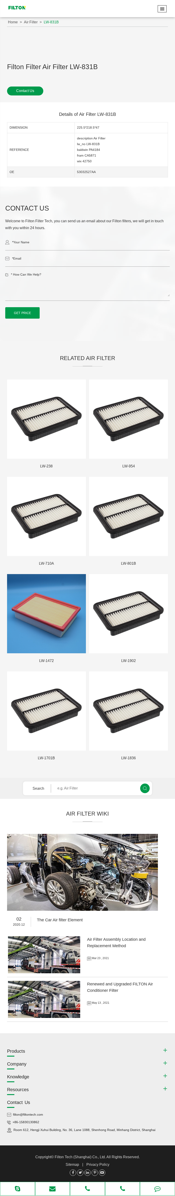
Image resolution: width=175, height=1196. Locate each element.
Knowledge (18, 1076)
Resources (18, 1089)
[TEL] (87, 1189)
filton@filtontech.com (28, 1114)
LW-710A (46, 563)
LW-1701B (46, 758)
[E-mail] (52, 1189)
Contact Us (25, 91)
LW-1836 (128, 758)
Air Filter (31, 22)
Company (16, 1063)
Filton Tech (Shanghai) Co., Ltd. (80, 1157)
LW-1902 (128, 661)
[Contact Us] (157, 1189)
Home (13, 22)
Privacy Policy (97, 1164)
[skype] (17, 1189)
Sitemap (72, 1164)
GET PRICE (22, 313)
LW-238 (46, 466)
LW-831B (51, 22)
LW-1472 (46, 661)
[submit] (145, 788)
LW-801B (128, 563)
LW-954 (128, 466)
